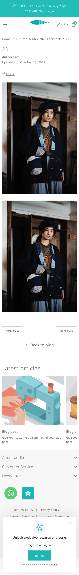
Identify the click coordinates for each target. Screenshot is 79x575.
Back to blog (42, 344)
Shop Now (46, 11)
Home (6, 39)
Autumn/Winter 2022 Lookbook (38, 39)
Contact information (54, 517)
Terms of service (22, 517)
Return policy (23, 510)
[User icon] (58, 24)
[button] (5, 24)
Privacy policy (49, 510)
